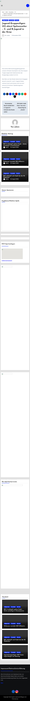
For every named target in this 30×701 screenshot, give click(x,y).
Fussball (11, 20)
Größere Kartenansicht (7, 260)
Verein (16, 20)
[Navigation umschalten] (2, 5)
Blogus (22, 697)
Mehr (2, 683)
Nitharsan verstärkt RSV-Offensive (13, 161)
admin (8, 35)
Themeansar (15, 699)
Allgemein (5, 20)
